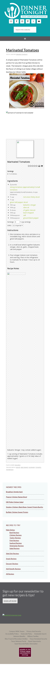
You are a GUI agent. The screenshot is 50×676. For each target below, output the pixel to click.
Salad (18, 467)
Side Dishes (24, 467)
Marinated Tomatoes (22, 50)
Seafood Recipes (16, 543)
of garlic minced (29, 210)
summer (32, 467)
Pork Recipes (14, 540)
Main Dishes (10, 530)
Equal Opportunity (34, 641)
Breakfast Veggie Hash (14, 492)
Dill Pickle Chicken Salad (14, 502)
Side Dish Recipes (12, 553)
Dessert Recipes (12, 564)
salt (24, 215)
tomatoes (9, 469)
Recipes (17, 465)
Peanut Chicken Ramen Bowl (16, 497)
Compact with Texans (16, 631)
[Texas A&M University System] (25, 652)
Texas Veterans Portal (18, 641)
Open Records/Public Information (25, 644)
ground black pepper (31, 218)
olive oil (26, 207)
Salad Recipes (15, 548)
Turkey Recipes (15, 538)
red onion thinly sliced (31, 197)
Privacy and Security (34, 631)
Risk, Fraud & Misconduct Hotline (16, 639)
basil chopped (28, 213)
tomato (38, 467)
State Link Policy (26, 634)
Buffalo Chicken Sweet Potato (17, 512)
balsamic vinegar (29, 205)
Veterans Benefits (19, 636)
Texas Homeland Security (38, 639)
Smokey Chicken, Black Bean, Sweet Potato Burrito (24, 507)
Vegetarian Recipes (17, 546)
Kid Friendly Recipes (13, 569)
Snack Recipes (11, 559)
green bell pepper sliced (19, 202)
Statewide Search (40, 634)
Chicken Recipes (16, 535)
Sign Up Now (10, 601)
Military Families (32, 636)
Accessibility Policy (12, 634)
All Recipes (10, 574)
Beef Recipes (14, 533)
